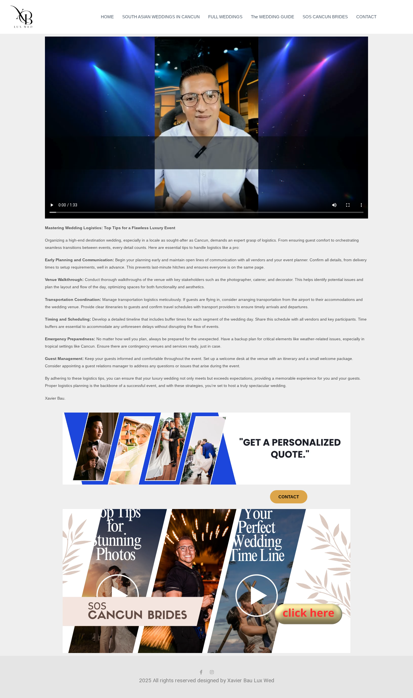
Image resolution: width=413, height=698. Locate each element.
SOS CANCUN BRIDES (325, 16)
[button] (394, 16)
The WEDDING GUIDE (272, 16)
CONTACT (366, 16)
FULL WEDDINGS (225, 16)
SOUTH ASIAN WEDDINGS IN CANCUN (161, 16)
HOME (107, 16)
